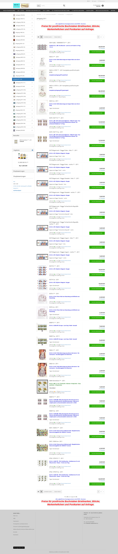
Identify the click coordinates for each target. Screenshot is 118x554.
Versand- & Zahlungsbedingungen (21, 526)
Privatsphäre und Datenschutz (20, 524)
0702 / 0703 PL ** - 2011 (56, 458)
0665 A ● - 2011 (53, 101)
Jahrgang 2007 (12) (20, 64)
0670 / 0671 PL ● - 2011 (56, 132)
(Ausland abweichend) (66, 51)
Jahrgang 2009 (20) (20, 72)
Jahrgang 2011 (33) (17, 79)
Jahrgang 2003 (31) (19, 50)
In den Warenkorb (97, 51)
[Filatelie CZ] (23, 5)
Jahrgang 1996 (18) (20, 25)
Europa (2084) (89, 10)
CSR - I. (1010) (20, 10)
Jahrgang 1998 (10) (19, 32)
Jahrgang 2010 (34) (19, 75)
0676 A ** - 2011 (54, 293)
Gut (14, 181)
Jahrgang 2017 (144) (21, 99)
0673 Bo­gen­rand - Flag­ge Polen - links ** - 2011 (63, 150)
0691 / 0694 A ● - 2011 (55, 441)
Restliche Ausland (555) (102, 10)
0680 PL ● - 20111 (54, 336)
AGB (14, 518)
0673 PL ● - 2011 (54, 279)
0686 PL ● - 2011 (54, 411)
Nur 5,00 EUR (23, 166)
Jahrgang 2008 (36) (20, 68)
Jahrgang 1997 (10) (20, 29)
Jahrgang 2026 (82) (20, 130)
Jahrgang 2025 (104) (21, 127)
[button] (88, 1)
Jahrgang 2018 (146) (21, 103)
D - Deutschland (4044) (78, 10)
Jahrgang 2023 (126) (21, 120)
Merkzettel (102, 1)
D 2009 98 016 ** (23, 162)
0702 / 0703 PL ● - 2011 (56, 472)
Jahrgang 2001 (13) (19, 43)
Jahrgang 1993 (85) (20, 15)
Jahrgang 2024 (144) (20, 123)
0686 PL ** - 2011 (54, 397)
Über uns (15, 515)
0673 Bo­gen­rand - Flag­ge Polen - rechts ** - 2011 (64, 164)
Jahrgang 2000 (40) (20, 40)
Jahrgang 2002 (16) (20, 47)
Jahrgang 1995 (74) (20, 22)
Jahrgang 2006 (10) (20, 61)
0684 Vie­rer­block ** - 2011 (57, 381)
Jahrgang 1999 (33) (20, 36)
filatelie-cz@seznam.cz (92, 523)
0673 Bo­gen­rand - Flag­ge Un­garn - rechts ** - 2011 (64, 252)
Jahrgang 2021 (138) (21, 113)
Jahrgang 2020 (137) (20, 110)
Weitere (113, 10)
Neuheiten (15, 534)
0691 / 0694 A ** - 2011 (56, 428)
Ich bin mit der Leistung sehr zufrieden (22, 186)
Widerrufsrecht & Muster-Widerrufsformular (23, 529)
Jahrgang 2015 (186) (21, 93)
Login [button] (94, 1)
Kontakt (15, 532)
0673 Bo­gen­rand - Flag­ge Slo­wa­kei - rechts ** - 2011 (64, 192)
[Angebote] (32, 150)
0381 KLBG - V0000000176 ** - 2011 (59, 43)
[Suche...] (64, 5)
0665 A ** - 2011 (54, 57)
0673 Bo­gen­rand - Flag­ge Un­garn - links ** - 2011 (64, 238)
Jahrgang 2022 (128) (21, 117)
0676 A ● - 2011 (53, 307)
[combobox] (48, 37)
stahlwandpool (17, 190)
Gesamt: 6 (15, 188)
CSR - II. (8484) (46, 10)
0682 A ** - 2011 (54, 350)
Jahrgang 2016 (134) (21, 96)
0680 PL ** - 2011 (54, 322)
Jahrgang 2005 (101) (20, 57)
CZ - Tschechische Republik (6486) (61, 10)
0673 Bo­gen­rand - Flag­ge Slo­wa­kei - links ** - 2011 (64, 178)
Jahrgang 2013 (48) (20, 86)
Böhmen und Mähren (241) (33, 10)
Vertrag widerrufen (19, 547)
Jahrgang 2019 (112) (20, 106)
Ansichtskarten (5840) (9, 10)
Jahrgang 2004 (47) (20, 54)
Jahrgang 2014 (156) (21, 90)
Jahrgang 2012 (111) (20, 82)
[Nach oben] (113, 551)
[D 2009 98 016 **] (23, 156)
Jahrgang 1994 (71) (20, 18)
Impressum (16, 521)
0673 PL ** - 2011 (54, 266)
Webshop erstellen (53, 552)
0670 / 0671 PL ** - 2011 (56, 118)
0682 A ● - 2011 (53, 364)
